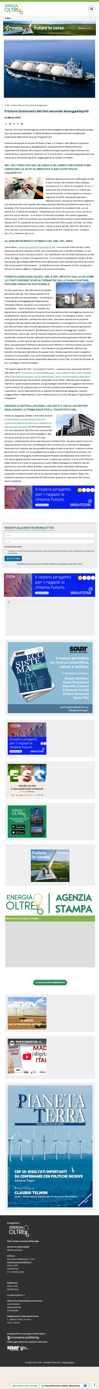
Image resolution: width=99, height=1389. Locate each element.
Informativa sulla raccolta (25, 1385)
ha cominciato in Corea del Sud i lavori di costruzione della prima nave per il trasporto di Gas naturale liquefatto (28, 423)
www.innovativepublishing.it (19, 1262)
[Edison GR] (49, 35)
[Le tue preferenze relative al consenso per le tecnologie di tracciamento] (94, 1384)
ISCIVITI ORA (13, 558)
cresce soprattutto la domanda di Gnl (36, 247)
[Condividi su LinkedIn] (14, 123)
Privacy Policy (68, 1362)
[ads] (49, 508)
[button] (91, 9)
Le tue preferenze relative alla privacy (61, 1385)
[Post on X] (6, 123)
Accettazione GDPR (14, 547)
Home (7, 105)
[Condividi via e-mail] (22, 123)
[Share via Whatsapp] (18, 123)
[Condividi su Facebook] (10, 123)
